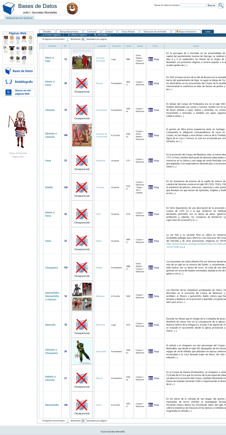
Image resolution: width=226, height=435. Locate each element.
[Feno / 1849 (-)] (82, 240)
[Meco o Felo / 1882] (82, 58)
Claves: (140, 46)
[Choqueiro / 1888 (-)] (82, 267)
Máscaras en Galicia (19, 18)
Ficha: (155, 46)
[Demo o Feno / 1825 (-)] (82, 83)
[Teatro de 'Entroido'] (18, 129)
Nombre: (52, 46)
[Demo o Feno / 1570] (82, 213)
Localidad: (101, 46)
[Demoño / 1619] (82, 324)
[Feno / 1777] (82, 160)
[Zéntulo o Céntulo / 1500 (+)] (82, 135)
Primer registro (52, 34)
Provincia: (116, 46)
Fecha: (129, 46)
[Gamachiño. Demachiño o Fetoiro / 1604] (82, 296)
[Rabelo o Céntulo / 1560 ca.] (82, 378)
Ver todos (102, 34)
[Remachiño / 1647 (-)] (82, 404)
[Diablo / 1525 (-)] (82, 187)
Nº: (65, 46)
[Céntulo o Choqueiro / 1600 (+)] (82, 351)
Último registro (79, 34)
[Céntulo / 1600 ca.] (82, 109)
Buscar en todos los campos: (167, 5)
